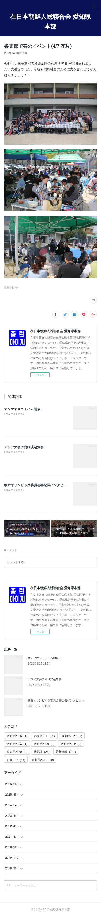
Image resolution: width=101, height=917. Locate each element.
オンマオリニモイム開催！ (24, 408)
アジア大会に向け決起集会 (24, 446)
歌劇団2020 (17, 752)
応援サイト (44, 736)
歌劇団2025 (72, 736)
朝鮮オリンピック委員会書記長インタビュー (37, 484)
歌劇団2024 (17, 744)
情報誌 (41, 752)
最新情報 (66, 752)
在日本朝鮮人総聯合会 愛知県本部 (50, 21)
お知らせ (16, 760)
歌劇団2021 (43, 760)
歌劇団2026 (17, 736)
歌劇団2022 (71, 744)
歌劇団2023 (44, 744)
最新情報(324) (11, 287)
